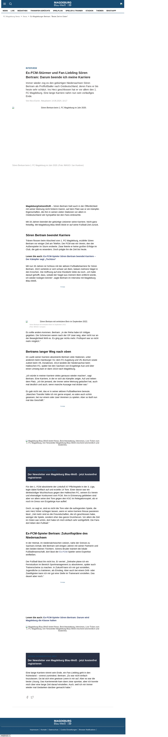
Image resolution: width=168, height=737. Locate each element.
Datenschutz (53, 729)
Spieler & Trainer (74, 11)
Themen (99, 11)
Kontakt (44, 729)
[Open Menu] (4, 4)
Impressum (34, 729)
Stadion (89, 11)
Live (13, 11)
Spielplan (58, 11)
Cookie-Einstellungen (69, 729)
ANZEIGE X (5, 736)
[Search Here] (10, 4)
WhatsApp (111, 11)
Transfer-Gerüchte (40, 11)
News (5, 11)
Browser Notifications (87, 729)
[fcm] (62, 722)
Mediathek (22, 11)
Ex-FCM (63, 552)
